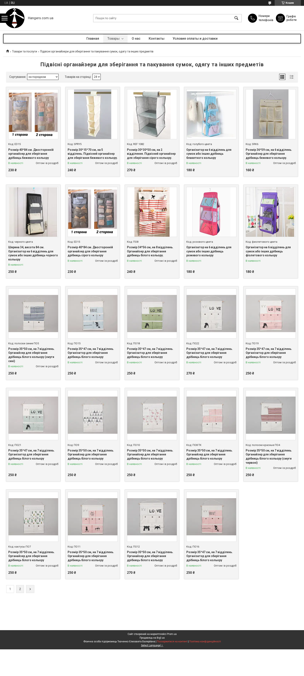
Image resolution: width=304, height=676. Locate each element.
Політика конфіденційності (205, 641)
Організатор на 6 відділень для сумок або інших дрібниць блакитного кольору (208, 153)
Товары (113, 38)
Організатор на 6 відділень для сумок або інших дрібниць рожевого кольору (208, 251)
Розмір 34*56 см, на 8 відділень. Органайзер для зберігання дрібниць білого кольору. (150, 251)
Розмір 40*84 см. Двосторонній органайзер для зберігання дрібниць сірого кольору (90, 251)
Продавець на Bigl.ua (152, 637)
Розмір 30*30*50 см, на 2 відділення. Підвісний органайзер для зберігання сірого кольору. (151, 153)
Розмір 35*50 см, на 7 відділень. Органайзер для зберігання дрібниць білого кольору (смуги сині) (31, 355)
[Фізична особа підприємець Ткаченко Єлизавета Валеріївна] (14, 18)
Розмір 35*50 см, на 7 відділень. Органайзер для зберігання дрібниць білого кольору (91, 454)
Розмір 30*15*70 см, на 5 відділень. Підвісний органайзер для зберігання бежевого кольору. (93, 153)
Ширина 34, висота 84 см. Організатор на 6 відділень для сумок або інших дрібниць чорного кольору (33, 253)
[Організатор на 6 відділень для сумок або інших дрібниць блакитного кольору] (211, 114)
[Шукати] (236, 18)
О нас (136, 38)
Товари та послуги (24, 51)
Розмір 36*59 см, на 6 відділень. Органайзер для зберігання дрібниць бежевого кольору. (269, 153)
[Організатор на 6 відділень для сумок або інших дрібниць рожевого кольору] (211, 212)
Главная (92, 38)
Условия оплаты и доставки (195, 38)
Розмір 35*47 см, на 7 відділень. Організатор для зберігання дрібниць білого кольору (91, 353)
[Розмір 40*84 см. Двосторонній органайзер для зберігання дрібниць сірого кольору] (93, 212)
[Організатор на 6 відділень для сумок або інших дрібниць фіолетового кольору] (271, 212)
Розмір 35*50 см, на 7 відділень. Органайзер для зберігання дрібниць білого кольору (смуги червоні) (269, 456)
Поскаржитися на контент (172, 641)
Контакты (156, 38)
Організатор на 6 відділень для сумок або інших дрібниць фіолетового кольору (268, 251)
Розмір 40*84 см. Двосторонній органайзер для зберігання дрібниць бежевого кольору (31, 153)
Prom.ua (172, 634)
